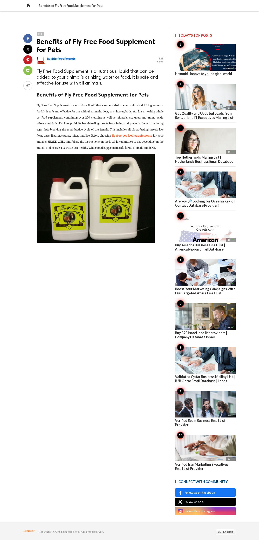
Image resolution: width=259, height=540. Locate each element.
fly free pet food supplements (132, 135)
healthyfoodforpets (61, 58)
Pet (40, 33)
